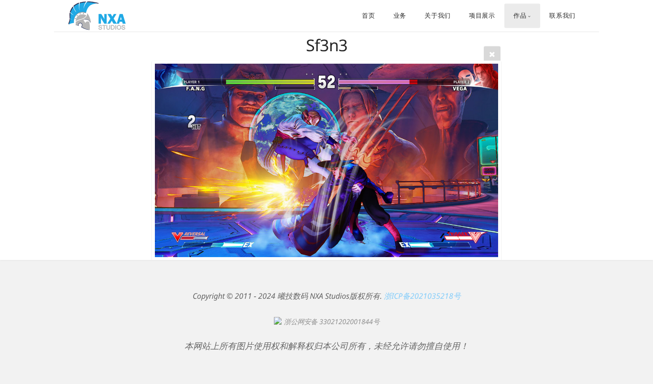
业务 (399, 15)
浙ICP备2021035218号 (422, 296)
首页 (368, 15)
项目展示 (482, 15)
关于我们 (437, 15)
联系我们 (562, 15)
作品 (519, 15)
